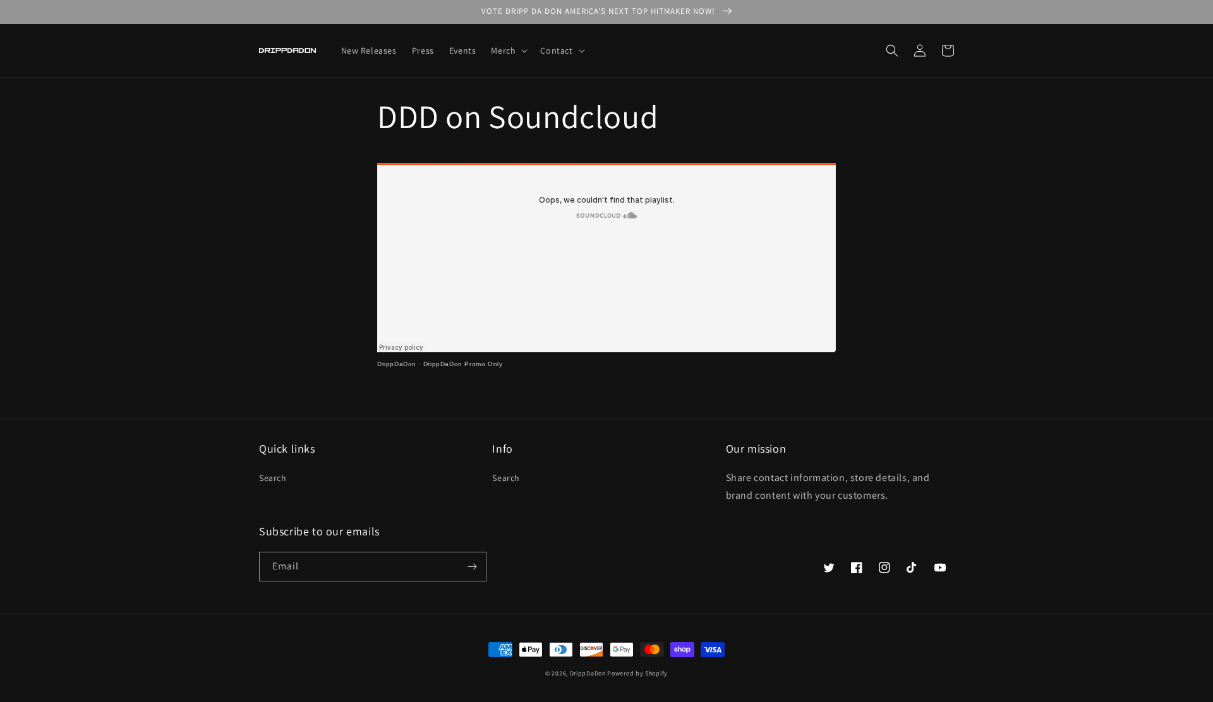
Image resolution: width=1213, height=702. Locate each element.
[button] (508, 50)
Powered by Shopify (637, 673)
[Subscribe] (472, 566)
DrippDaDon (396, 363)
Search (273, 478)
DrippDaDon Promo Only (463, 363)
